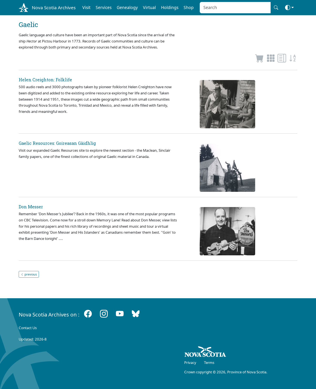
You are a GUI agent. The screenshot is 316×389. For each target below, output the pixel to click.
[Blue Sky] (135, 313)
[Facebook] (88, 313)
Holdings (169, 7)
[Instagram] (104, 313)
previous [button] (30, 274)
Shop (189, 7)
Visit (86, 7)
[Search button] (276, 7)
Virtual (149, 7)
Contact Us (28, 327)
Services (104, 7)
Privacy (190, 362)
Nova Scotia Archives (54, 8)
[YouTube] (119, 313)
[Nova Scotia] (205, 352)
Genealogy (127, 7)
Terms (209, 362)
